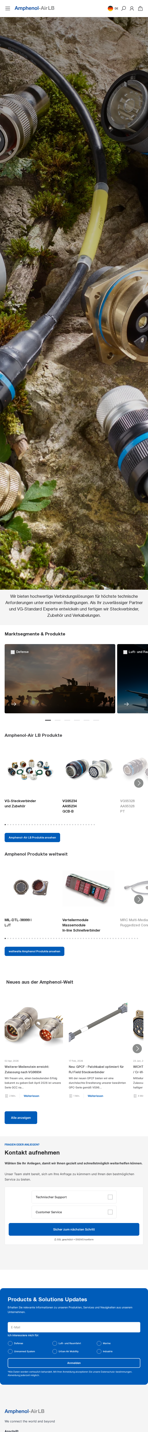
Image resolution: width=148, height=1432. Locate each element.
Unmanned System (24, 1351)
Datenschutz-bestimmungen (116, 1371)
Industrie (108, 1351)
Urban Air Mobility (69, 1351)
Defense (18, 1343)
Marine (107, 1343)
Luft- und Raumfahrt (70, 1343)
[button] (113, 8)
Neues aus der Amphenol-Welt (39, 982)
